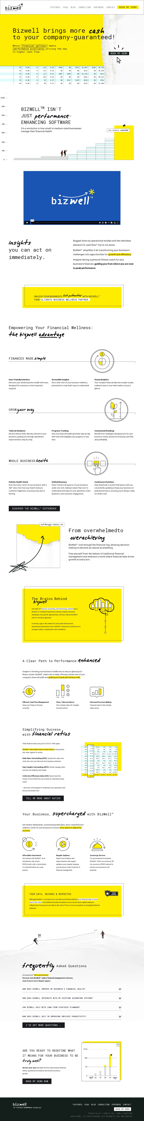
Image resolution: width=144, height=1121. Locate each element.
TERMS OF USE (108, 1113)
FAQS (86, 1104)
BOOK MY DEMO (128, 7)
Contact (110, 7)
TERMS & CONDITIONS (124, 1113)
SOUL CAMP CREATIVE (124, 1116)
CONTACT (127, 1104)
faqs (65, 7)
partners (99, 7)
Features (55, 7)
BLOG (73, 7)
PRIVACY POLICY (94, 1113)
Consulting (84, 7)
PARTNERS (116, 1104)
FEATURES (77, 1104)
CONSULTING (104, 1104)
